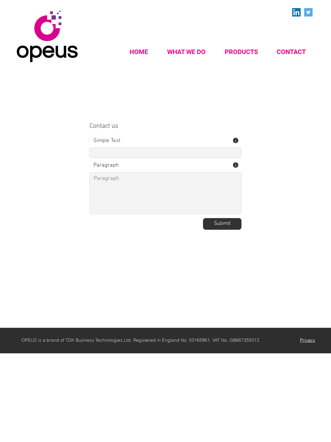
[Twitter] (308, 12)
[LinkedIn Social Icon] (296, 12)
